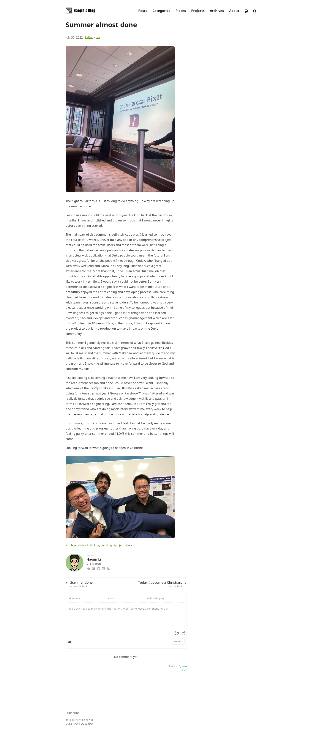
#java (128, 545)
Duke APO (72, 723)
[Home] (88, 568)
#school (83, 545)
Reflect (89, 37)
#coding (107, 545)
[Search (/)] (254, 10)
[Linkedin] (103, 568)
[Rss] (108, 568)
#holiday (94, 545)
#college (71, 545)
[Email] (93, 568)
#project (118, 545)
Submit (178, 641)
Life (98, 37)
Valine (184, 666)
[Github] (98, 568)
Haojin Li (93, 559)
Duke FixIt (87, 723)
